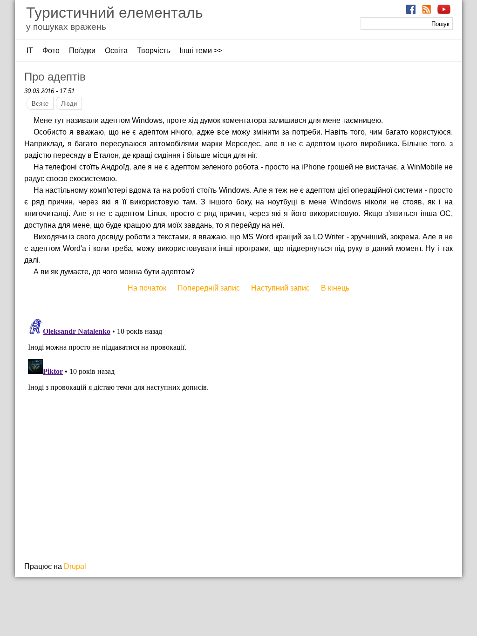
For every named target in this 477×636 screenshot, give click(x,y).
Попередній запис (208, 288)
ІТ (30, 50)
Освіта (116, 50)
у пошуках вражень (66, 27)
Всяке (40, 103)
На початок (147, 288)
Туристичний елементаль (114, 12)
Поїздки (82, 50)
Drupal (75, 566)
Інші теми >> (200, 50)
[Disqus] (238, 431)
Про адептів (55, 76)
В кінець (335, 288)
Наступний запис (280, 288)
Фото (51, 50)
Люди (69, 103)
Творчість (153, 50)
